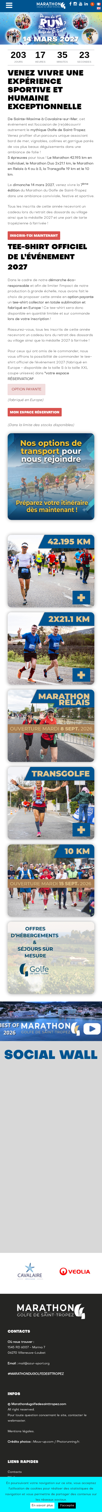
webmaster (16, 1420)
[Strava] (92, 3)
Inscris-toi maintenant (34, 236)
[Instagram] (75, 4)
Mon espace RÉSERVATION (34, 412)
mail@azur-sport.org (34, 1363)
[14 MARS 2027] (51, 28)
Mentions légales (21, 1431)
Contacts (15, 1472)
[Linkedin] (86, 4)
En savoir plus (42, 1505)
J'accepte (67, 1505)
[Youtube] (81, 4)
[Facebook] (70, 4)
